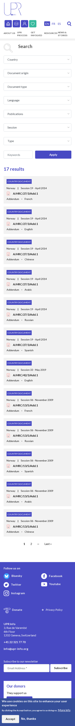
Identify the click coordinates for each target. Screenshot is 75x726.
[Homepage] (13, 8)
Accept (10, 719)
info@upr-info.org (16, 648)
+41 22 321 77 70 (15, 642)
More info (64, 710)
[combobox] (37, 59)
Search (69, 24)
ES (59, 23)
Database (16, 23)
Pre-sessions (8, 23)
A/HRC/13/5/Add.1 (25, 405)
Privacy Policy (54, 609)
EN (47, 23)
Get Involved (36, 34)
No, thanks (28, 718)
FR (53, 23)
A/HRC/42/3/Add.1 (25, 375)
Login (24, 23)
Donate (32, 23)
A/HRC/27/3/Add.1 (25, 193)
